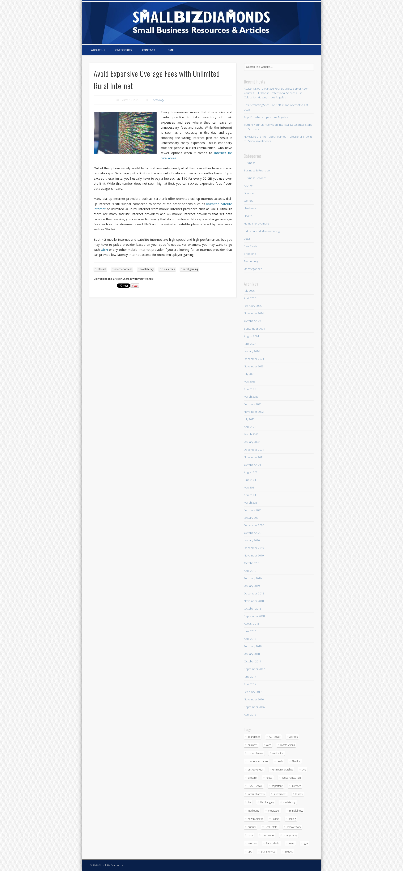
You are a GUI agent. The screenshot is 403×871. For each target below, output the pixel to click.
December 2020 (254, 525)
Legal (247, 238)
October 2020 (252, 533)
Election (296, 761)
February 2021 (253, 510)
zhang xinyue (268, 851)
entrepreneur (255, 769)
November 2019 (254, 555)
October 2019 (252, 563)
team (291, 843)
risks (250, 835)
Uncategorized (253, 269)
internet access (123, 269)
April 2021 (250, 495)
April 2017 (250, 684)
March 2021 (251, 502)
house (269, 778)
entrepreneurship (282, 769)
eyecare (252, 778)
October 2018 (252, 608)
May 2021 (249, 487)
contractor (277, 753)
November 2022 (254, 412)
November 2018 (254, 601)
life (249, 802)
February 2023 (253, 404)
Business (249, 163)
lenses (298, 794)
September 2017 (254, 669)
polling (292, 819)
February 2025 (253, 306)
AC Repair (274, 737)
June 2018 (250, 631)
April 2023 (250, 389)
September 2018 (254, 616)
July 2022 (249, 419)
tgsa (306, 843)
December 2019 (254, 548)
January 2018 (252, 654)
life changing (267, 802)
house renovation (291, 778)
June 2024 (250, 344)
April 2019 (250, 571)
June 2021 (250, 480)
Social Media (273, 843)
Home (169, 50)
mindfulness (296, 810)
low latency (147, 269)
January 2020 (252, 540)
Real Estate (251, 246)
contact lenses (255, 753)
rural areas (168, 269)
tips (250, 851)
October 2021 (252, 465)
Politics (275, 819)
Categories (123, 50)
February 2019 (253, 578)
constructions (287, 745)
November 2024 (254, 313)
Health (248, 216)
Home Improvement (256, 223)
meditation (274, 810)
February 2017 (253, 692)
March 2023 (251, 396)
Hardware (250, 208)
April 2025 (250, 298)
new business (255, 819)
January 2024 (252, 351)
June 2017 (250, 676)
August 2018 (251, 624)
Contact (148, 50)
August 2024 (251, 336)
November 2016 (254, 699)
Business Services (255, 178)
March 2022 (251, 434)
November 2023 (254, 366)
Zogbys (289, 851)
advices (293, 737)
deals (280, 761)
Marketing (253, 810)
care (268, 745)
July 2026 (249, 291)
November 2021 (254, 457)
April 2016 (250, 714)
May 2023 (249, 381)
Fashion (249, 185)
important (277, 786)
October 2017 (252, 661)
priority (252, 827)
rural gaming (190, 269)
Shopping (250, 254)
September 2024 (254, 328)
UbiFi (104, 249)
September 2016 (254, 707)
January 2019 (252, 586)
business (252, 745)
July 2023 (249, 374)
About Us (98, 50)
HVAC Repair (255, 786)
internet (101, 269)
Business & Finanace (257, 170)
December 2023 (254, 359)
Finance (249, 193)
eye (304, 769)
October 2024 (252, 321)
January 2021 (252, 518)
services (252, 843)
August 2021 (251, 472)
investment (279, 794)
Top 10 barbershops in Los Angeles (266, 117)
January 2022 (252, 442)
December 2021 (254, 450)
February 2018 (253, 646)
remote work (294, 827)
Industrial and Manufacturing (262, 231)
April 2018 (250, 639)
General (249, 200)
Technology (158, 100)
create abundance (258, 761)
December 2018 (254, 593)
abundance (254, 737)
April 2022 (250, 427)
